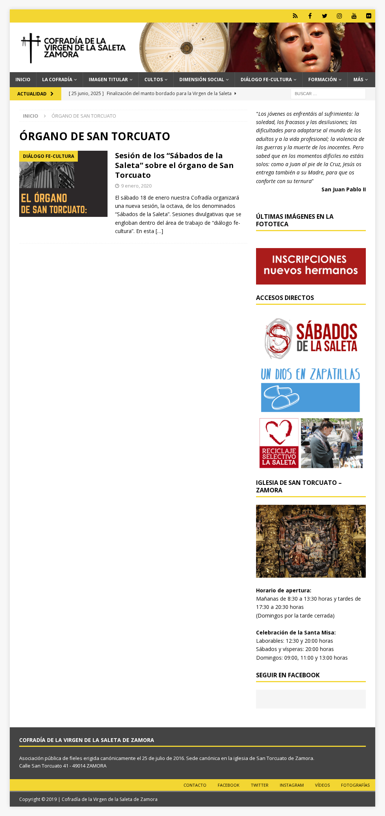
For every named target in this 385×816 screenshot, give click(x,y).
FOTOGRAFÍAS (355, 785)
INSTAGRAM (292, 785)
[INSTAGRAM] (339, 16)
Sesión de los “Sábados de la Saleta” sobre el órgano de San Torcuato (174, 165)
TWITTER (259, 785)
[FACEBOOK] (310, 16)
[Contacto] (295, 16)
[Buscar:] (328, 93)
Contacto (194, 785)
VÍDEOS (322, 785)
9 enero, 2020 (136, 185)
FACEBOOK (228, 785)
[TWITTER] (324, 16)
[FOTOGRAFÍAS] (368, 16)
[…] (159, 231)
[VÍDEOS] (354, 16)
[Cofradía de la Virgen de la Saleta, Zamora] (193, 67)
